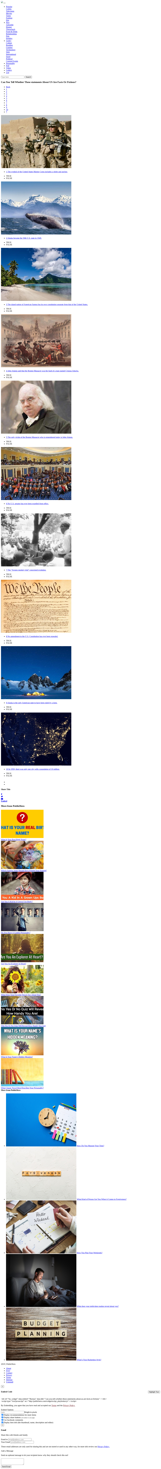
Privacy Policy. (69, 1405)
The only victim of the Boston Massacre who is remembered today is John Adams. (39, 437)
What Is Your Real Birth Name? (13, 839)
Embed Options (7, 1410)
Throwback (10, 29)
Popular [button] (9, 7)
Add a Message (7, 1451)
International (11, 54)
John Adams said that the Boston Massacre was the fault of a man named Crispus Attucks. (42, 371)
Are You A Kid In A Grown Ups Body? (17, 902)
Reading (9, 45)
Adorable (9, 25)
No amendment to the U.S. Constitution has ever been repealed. (32, 636)
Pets (7, 36)
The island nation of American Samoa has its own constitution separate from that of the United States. (47, 304)
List (7, 72)
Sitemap (9, 1380)
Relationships (11, 34)
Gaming (9, 47)
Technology (10, 50)
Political (9, 59)
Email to (4, 1439)
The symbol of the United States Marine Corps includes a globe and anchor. (37, 172)
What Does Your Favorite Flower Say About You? (21, 995)
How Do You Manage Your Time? (90, 1146)
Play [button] (8, 22)
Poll (7, 66)
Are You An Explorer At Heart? (13, 964)
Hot (7, 20)
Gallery (9, 70)
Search (28, 77)
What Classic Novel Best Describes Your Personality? (22, 1088)
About (8, 1368)
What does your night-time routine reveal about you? (98, 1306)
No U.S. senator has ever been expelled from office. (27, 504)
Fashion (9, 18)
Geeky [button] (8, 41)
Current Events (12, 61)
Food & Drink (11, 32)
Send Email (6, 1467)
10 (7, 110)
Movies (9, 13)
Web (8, 52)
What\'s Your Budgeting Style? (89, 1360)
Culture (9, 43)
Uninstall (9, 1382)
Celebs (8, 9)
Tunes (8, 16)
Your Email (5, 1442)
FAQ (8, 1371)
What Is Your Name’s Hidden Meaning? (17, 1057)
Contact (9, 1373)
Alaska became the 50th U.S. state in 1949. (24, 238)
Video (8, 68)
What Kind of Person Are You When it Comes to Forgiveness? (102, 1199)
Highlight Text (154, 1392)
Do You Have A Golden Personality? (15, 933)
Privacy (9, 1375)
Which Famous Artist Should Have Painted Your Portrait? (24, 871)
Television (10, 11)
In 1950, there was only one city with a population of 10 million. (33, 769)
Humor (9, 27)
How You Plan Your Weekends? (89, 1253)
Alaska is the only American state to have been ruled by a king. (31, 703)
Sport (8, 57)
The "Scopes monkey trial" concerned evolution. (26, 570)
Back (8, 87)
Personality (10, 63)
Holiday (9, 38)
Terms (8, 1377)
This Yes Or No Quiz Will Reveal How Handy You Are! (23, 1026)
